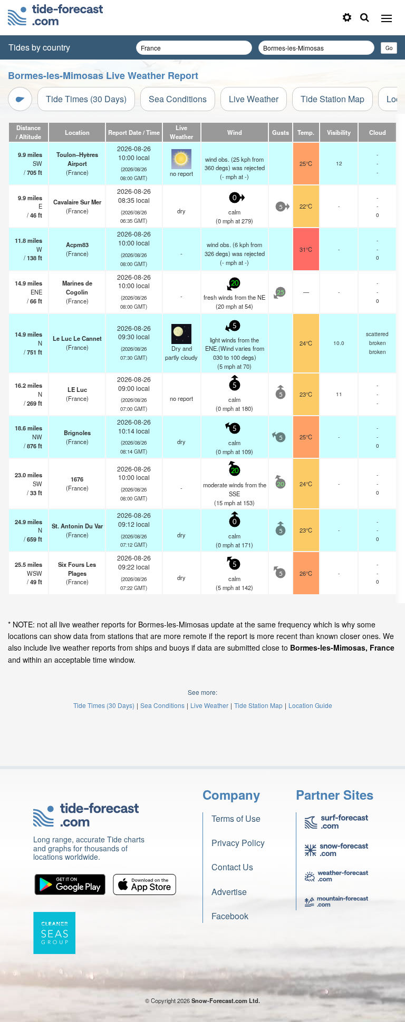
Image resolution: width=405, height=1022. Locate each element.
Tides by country (39, 47)
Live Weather (253, 99)
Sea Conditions (178, 99)
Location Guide (310, 705)
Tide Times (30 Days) (86, 99)
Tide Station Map (332, 99)
